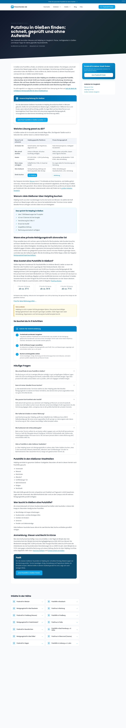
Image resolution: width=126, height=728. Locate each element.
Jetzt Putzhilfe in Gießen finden (29, 573)
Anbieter (56, 7)
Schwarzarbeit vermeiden (56, 550)
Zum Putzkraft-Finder (99, 75)
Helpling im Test (89, 89)
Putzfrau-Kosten (56, 281)
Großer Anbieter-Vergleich (91, 92)
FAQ (81, 7)
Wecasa (32, 181)
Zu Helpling (32, 175)
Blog (75, 7)
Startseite (47, 7)
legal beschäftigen (39, 550)
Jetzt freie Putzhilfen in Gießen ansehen (31, 120)
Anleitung (57, 175)
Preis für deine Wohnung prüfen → (25, 301)
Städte (66, 7)
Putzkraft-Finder (108, 7)
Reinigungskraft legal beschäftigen (25, 255)
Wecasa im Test (88, 87)
